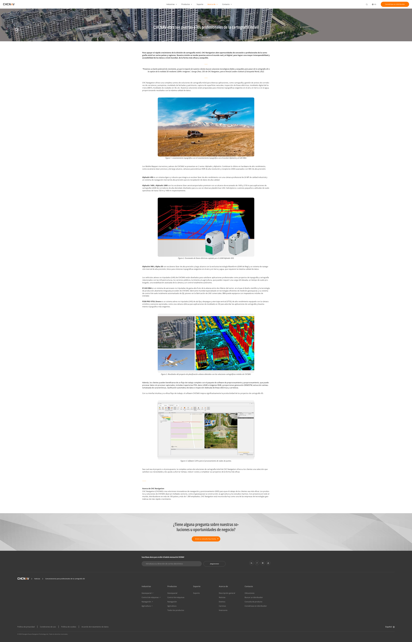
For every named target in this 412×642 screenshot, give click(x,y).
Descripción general (227, 593)
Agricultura (146, 606)
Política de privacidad (26, 627)
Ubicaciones (249, 593)
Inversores (223, 610)
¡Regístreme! (214, 564)
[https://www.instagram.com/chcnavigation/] (263, 563)
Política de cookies (68, 627)
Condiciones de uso (48, 627)
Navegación (146, 601)
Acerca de (211, 4)
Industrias (171, 4)
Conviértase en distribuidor (395, 4)
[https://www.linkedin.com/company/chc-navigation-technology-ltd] (251, 563)
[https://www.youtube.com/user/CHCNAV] (268, 563)
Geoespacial (146, 593)
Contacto (226, 4)
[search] (367, 4)
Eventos (222, 601)
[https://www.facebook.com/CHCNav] (257, 563)
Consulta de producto (253, 601)
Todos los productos (175, 610)
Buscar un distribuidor (254, 597)
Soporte (200, 4)
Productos (185, 4)
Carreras (222, 606)
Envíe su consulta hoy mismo (205, 539)
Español (388, 627)
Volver (147, 14)
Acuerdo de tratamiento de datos (95, 627)
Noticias (222, 597)
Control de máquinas (150, 597)
